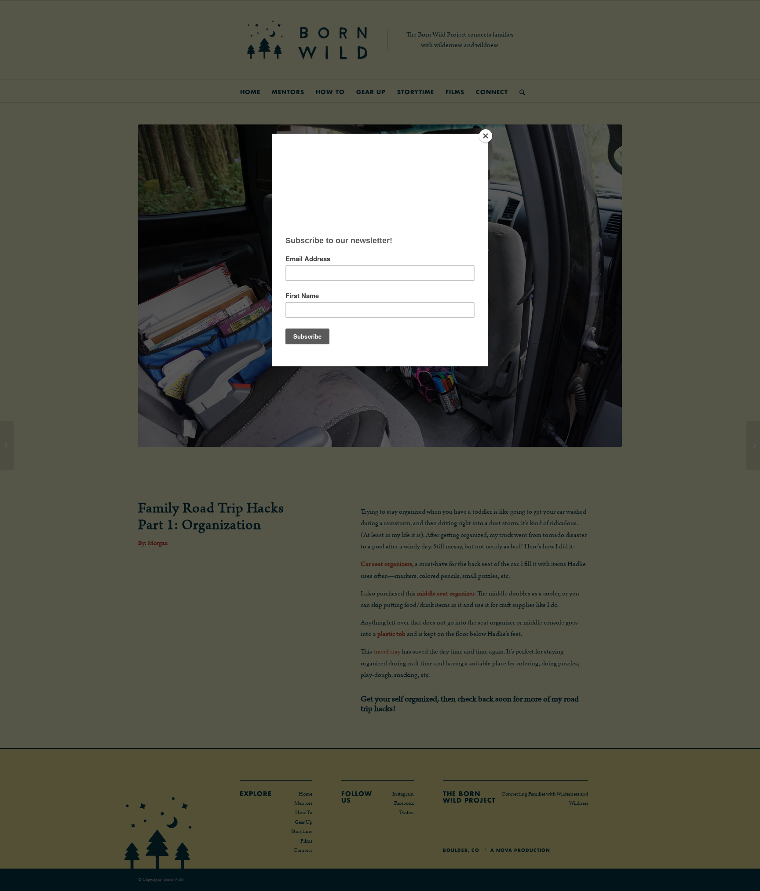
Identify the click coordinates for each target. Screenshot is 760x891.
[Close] (485, 135)
